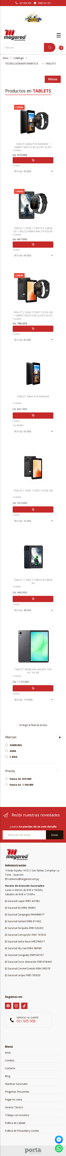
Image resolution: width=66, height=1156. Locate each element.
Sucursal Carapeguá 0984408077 (25, 914)
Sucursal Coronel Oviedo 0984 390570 (28, 968)
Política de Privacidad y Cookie (22, 1130)
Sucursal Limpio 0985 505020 (23, 975)
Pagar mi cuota (13, 1099)
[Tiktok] (24, 1006)
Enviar (54, 835)
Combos (9, 1060)
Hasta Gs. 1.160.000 (21, 784)
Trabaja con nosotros (17, 1115)
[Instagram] (16, 1006)
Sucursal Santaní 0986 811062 (24, 921)
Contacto (10, 1068)
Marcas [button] (11, 737)
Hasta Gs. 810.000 (20, 778)
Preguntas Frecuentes (17, 1091)
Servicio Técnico (14, 1107)
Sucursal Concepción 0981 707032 (26, 934)
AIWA (13, 751)
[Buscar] (49, 47)
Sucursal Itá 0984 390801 (21, 907)
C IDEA (13, 756)
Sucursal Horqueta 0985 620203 (25, 928)
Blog (7, 1076)
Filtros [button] (52, 79)
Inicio (5, 58)
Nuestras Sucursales (16, 1084)
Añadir (33, 160)
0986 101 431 (44, 3)
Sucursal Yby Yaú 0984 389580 (24, 948)
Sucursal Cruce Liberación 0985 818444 (29, 961)
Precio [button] (10, 771)
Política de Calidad (15, 1123)
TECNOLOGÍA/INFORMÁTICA (21, 63)
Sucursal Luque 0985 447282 (23, 901)
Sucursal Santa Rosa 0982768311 (26, 941)
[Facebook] (8, 1006)
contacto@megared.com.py (23, 879)
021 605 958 (25, 3)
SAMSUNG (16, 745)
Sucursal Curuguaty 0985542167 (25, 955)
